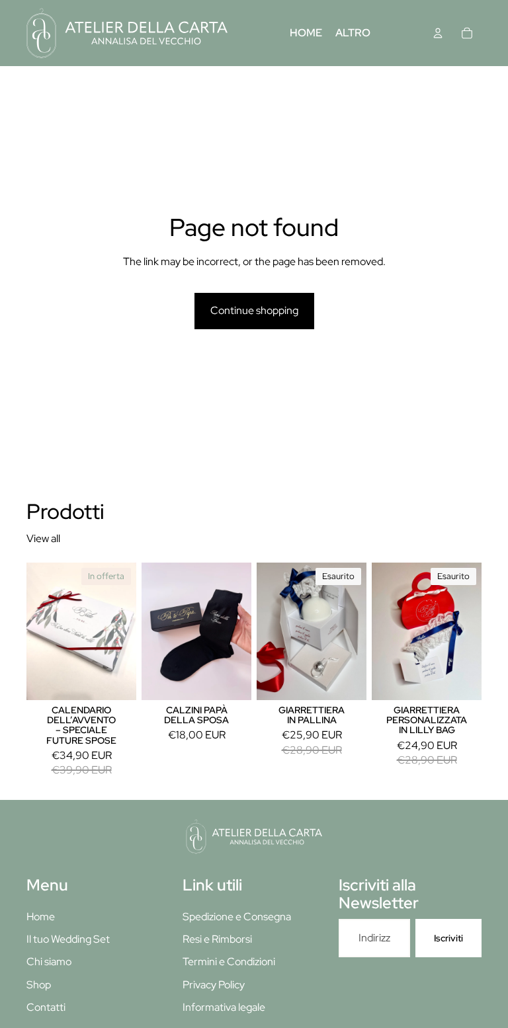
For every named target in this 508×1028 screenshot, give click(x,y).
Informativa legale (224, 1007)
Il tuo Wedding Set (68, 939)
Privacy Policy (214, 985)
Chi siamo (48, 962)
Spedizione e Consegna (237, 917)
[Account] (437, 33)
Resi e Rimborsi (217, 939)
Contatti (45, 1007)
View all (43, 538)
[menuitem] (353, 33)
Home (40, 917)
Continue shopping (254, 310)
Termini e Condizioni (229, 962)
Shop (38, 985)
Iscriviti (448, 938)
